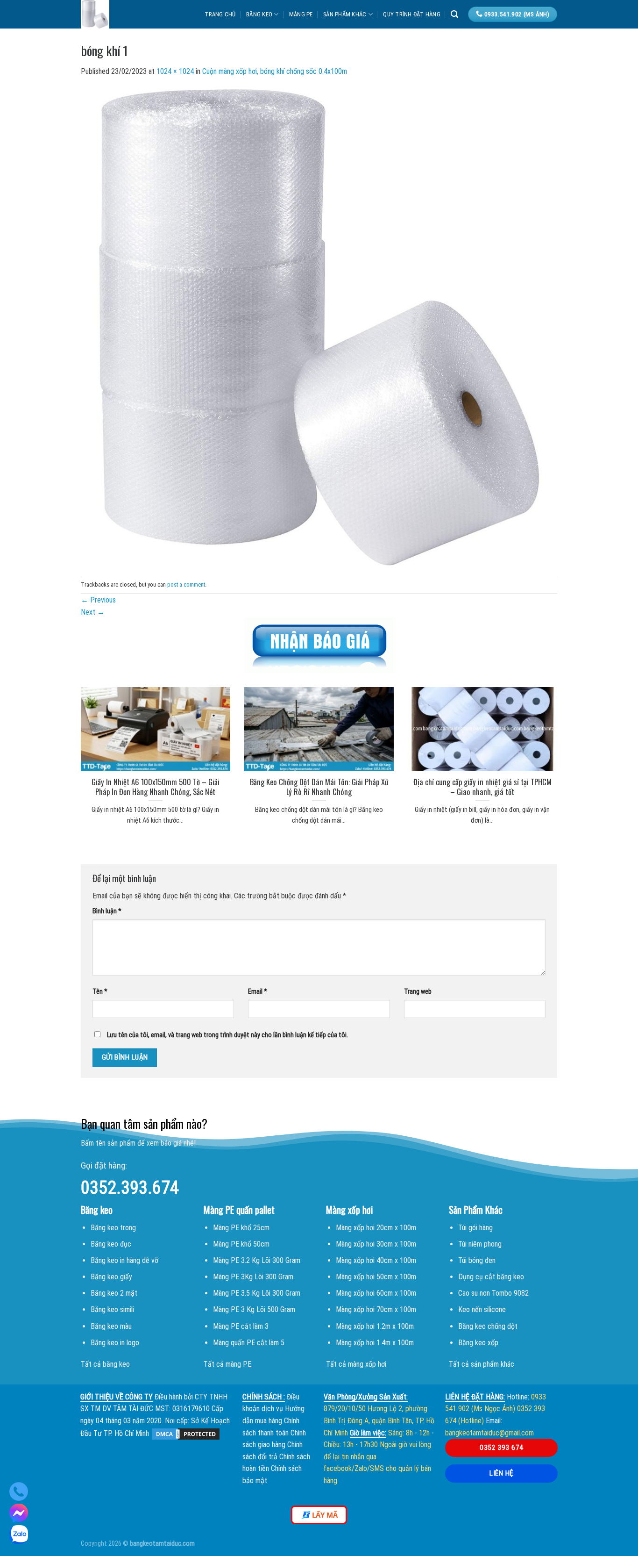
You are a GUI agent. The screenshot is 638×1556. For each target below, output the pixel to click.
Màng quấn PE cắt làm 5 (248, 1342)
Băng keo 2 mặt (114, 1293)
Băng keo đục (111, 1244)
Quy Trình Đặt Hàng (411, 14)
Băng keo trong (113, 1227)
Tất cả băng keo (105, 1364)
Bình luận (106, 911)
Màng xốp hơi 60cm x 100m (376, 1293)
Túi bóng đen (477, 1260)
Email (257, 992)
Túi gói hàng (475, 1227)
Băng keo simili (112, 1309)
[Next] (569, 744)
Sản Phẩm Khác (344, 14)
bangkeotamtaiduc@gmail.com (489, 1432)
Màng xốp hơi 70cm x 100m (376, 1309)
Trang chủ (220, 14)
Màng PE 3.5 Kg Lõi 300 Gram (256, 1293)
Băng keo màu (111, 1326)
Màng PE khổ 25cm (241, 1227)
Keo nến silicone (482, 1309)
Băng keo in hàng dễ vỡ (124, 1260)
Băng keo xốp (478, 1342)
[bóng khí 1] (319, 326)
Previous (98, 599)
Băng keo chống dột (487, 1326)
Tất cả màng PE (227, 1364)
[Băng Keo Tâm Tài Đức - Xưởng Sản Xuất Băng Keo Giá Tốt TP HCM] (125, 14)
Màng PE (301, 14)
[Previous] (68, 744)
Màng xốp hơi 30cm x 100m (376, 1244)
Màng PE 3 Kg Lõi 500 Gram (254, 1309)
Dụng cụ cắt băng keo (491, 1276)
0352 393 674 (502, 1447)
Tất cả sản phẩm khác (481, 1364)
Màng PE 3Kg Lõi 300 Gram (253, 1276)
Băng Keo (259, 14)
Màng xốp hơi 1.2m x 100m (375, 1326)
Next (93, 612)
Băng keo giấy (111, 1276)
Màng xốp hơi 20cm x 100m (376, 1227)
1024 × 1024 (175, 71)
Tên (99, 992)
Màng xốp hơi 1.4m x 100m (375, 1342)
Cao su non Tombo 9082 (493, 1293)
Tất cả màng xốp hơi (356, 1364)
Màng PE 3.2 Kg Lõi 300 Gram (256, 1260)
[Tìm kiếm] (454, 14)
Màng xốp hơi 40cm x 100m (376, 1260)
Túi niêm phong (480, 1244)
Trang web (418, 992)
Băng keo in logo (115, 1342)
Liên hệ (501, 1473)
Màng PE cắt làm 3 (241, 1326)
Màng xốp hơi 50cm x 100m (376, 1276)
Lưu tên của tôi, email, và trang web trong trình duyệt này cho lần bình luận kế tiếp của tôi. (227, 1035)
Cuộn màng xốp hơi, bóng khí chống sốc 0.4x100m (274, 71)
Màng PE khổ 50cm (241, 1244)
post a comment (186, 584)
